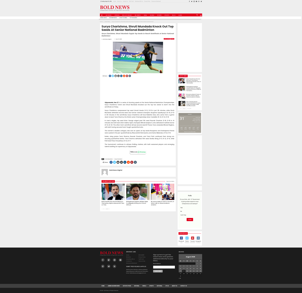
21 (193, 271)
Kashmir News (113, 17)
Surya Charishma (118, 159)
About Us (119, 1)
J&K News (108, 15)
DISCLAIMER (141, 255)
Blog (174, 15)
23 (200, 271)
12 (187, 268)
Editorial (159, 286)
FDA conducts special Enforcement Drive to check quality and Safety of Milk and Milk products (193, 103)
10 (180, 268)
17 (180, 271)
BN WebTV (138, 15)
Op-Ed (167, 286)
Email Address (157, 263)
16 (200, 268)
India (145, 15)
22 (197, 271)
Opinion (117, 15)
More (180, 15)
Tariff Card (131, 1)
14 (193, 268)
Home (114, 1)
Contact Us (125, 1)
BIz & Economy (127, 15)
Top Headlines (133, 17)
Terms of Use (141, 261)
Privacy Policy (147, 1)
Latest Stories (123, 17)
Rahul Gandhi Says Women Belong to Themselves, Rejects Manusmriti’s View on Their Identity (193, 81)
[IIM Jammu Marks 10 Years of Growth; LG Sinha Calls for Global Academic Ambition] (162, 192)
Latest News (166, 38)
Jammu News (103, 17)
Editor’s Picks (127, 286)
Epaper (159, 15)
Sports (167, 15)
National (136, 286)
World (152, 15)
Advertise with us (139, 1)
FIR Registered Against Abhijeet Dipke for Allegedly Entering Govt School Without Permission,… (193, 88)
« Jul (180, 278)
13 (190, 268)
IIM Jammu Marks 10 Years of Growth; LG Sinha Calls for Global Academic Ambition (193, 96)
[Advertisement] (173, 7)
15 (197, 268)
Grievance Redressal (156, 1)
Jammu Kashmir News (114, 286)
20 (190, 271)
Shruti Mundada (109, 159)
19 (187, 271)
